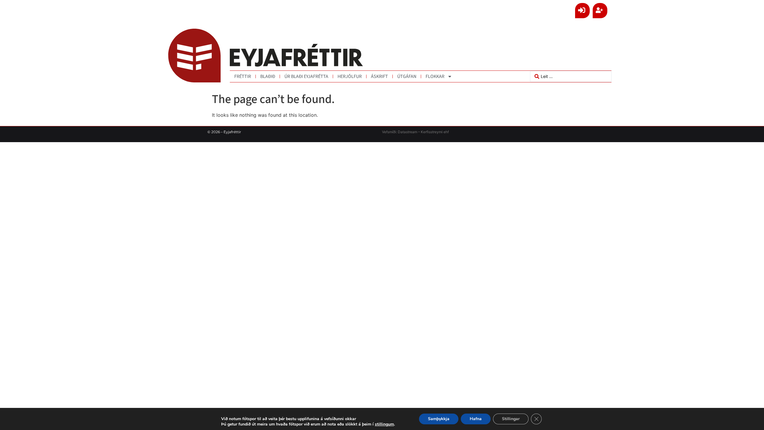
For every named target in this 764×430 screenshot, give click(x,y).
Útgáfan (406, 76)
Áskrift (379, 76)
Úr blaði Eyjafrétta (306, 76)
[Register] (600, 10)
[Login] (582, 10)
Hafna (476, 419)
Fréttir (242, 76)
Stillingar (511, 419)
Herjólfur (350, 76)
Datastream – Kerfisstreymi (420, 132)
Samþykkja (438, 419)
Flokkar (435, 76)
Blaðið (267, 76)
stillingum (384, 424)
